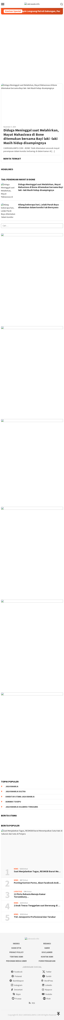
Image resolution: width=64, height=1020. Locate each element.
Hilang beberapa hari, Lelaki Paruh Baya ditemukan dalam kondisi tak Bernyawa (38, 206)
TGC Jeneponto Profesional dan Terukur (35, 917)
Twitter (48, 972)
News (16, 869)
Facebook (18, 972)
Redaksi (47, 943)
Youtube (48, 994)
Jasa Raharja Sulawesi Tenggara (22, 807)
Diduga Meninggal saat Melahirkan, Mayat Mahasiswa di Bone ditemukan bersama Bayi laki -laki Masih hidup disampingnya (31, 136)
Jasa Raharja (12, 786)
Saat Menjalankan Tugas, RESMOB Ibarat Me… (37, 871)
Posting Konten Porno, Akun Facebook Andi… (37, 882)
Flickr (48, 998)
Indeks (16, 943)
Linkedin (48, 985)
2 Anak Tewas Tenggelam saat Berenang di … (37, 905)
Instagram (18, 985)
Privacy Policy (16, 952)
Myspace (48, 989)
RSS (33, 1003)
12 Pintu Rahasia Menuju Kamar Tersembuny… (30, 895)
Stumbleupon (18, 981)
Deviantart (18, 989)
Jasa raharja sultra (15, 791)
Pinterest (18, 976)
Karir (47, 948)
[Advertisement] (32, 47)
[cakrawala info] (32, 4)
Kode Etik (16, 948)
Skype (18, 994)
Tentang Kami (16, 956)
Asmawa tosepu (13, 801)
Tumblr (48, 976)
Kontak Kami (47, 956)
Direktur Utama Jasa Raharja (20, 796)
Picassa (18, 998)
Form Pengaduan (47, 961)
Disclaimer (47, 952)
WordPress (48, 981)
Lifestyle (18, 892)
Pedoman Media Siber (16, 961)
